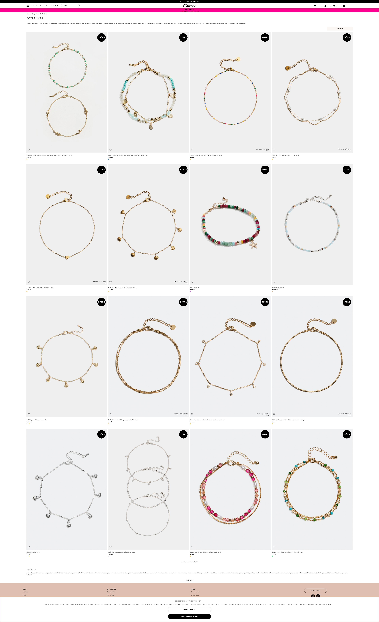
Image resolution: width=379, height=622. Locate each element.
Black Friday (111, 592)
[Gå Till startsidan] (189, 5)
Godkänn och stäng (189, 616)
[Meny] (28, 5)
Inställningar (189, 609)
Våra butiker (110, 595)
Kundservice (195, 595)
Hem (28, 14)
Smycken (35, 14)
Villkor (25, 595)
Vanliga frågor (195, 592)
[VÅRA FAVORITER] (340, 29)
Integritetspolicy (313, 604)
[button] (329, 6)
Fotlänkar (43, 14)
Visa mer (188, 580)
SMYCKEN (54, 6)
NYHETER (34, 6)
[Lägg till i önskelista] (28, 149)
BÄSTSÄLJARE (44, 6)
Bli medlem (315, 590)
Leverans (25, 592)
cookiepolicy (328, 604)
